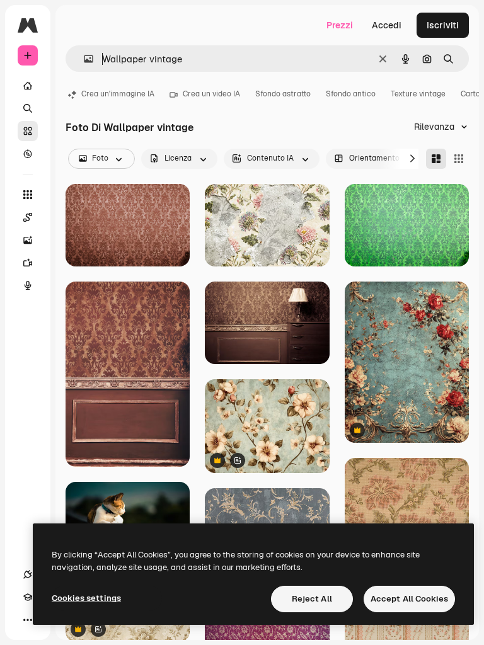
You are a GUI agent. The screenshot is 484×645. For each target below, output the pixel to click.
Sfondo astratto (283, 94)
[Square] (459, 159)
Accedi (386, 25)
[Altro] (28, 620)
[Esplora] (28, 154)
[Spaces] (28, 217)
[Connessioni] (28, 574)
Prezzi (339, 25)
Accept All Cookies (409, 598)
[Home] (28, 86)
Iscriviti (443, 25)
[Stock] (28, 131)
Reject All (312, 598)
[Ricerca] (28, 108)
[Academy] (28, 597)
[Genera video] (28, 263)
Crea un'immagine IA (117, 94)
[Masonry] (436, 159)
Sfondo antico (351, 94)
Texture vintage (418, 94)
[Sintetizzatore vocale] (28, 285)
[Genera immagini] (28, 240)
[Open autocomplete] (83, 59)
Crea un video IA (211, 94)
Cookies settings (86, 598)
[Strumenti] (28, 195)
